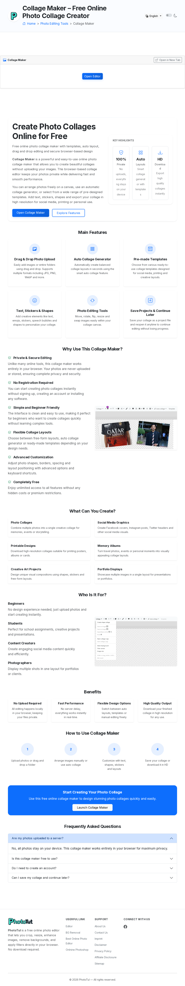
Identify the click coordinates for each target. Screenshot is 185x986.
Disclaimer (101, 944)
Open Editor (92, 76)
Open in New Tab (169, 59)
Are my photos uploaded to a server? (37, 838)
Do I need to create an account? (34, 868)
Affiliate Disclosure (106, 957)
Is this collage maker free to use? (34, 858)
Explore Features (68, 213)
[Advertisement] (92, 46)
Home (31, 23)
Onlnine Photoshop (77, 949)
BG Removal (73, 932)
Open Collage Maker (31, 212)
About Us (100, 926)
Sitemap (99, 963)
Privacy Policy (103, 951)
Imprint (98, 938)
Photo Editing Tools (54, 23)
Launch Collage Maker (92, 807)
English (154, 15)
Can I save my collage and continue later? (40, 877)
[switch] (169, 15)
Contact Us (101, 932)
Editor (69, 926)
